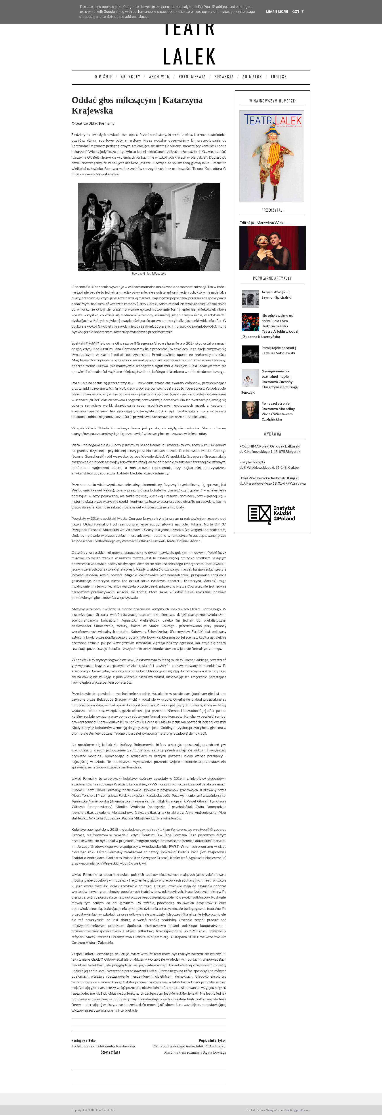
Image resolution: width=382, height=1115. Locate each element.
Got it (298, 11)
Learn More (277, 11)
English (279, 76)
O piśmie (104, 76)
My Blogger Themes (297, 1110)
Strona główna (110, 1052)
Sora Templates (269, 1110)
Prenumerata (192, 76)
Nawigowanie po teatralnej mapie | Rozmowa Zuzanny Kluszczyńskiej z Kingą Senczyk (269, 381)
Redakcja (224, 76)
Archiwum (159, 76)
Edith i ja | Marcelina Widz (261, 222)
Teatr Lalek (190, 40)
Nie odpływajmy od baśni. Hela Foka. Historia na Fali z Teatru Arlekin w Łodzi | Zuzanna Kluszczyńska (269, 326)
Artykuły (131, 76)
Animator (253, 76)
